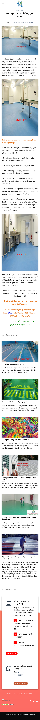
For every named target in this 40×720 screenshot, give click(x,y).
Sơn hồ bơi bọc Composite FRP (13, 364)
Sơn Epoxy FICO (28, 22)
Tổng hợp (20, 11)
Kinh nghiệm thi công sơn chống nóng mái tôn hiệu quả (19, 478)
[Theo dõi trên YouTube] (37, 701)
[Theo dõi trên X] (34, 701)
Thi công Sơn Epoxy (24, 714)
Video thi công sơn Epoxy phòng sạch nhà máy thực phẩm (19, 518)
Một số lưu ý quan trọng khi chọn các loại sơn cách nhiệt (18, 558)
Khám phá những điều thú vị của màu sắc (17, 440)
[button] (3, 3)
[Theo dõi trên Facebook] (30, 701)
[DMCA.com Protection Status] (8, 705)
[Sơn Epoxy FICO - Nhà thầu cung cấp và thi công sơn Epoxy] (20, 3)
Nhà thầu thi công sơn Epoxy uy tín (14, 402)
